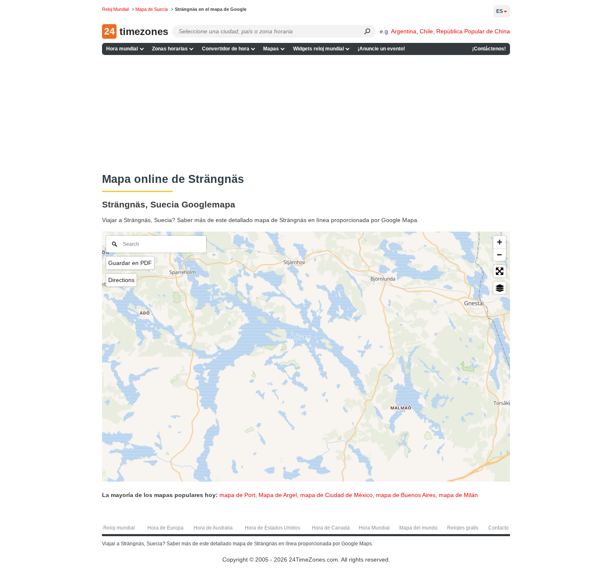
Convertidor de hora (225, 49)
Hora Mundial (374, 528)
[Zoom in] (499, 242)
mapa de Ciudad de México (336, 495)
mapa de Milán (458, 495)
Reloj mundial (119, 528)
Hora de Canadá (331, 528)
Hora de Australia (213, 528)
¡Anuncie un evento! (381, 49)
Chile (426, 31)
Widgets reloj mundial (318, 49)
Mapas (271, 49)
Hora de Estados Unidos (272, 528)
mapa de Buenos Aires (405, 495)
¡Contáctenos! (489, 49)
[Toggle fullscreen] (499, 271)
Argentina (403, 31)
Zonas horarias (170, 49)
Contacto (498, 528)
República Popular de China (473, 31)
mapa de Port (237, 495)
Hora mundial (122, 49)
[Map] (306, 357)
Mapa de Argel (278, 495)
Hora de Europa (165, 528)
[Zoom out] (499, 254)
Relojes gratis (462, 528)
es (499, 11)
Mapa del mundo (418, 528)
